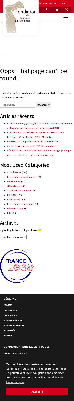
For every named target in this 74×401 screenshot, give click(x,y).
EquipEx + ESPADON (54, 65)
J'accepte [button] (37, 391)
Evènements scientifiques (21, 177)
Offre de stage (15, 208)
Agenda (60, 121)
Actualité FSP (14, 172)
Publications (13, 199)
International (56, 46)
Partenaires (62, 138)
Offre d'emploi (15, 186)
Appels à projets (55, 99)
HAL (64, 3)
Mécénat (59, 71)
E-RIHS (10, 213)
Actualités (58, 115)
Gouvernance (57, 40)
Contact (64, 129)
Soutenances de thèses (20, 190)
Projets (60, 87)
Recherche (63, 79)
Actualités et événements (54, 107)
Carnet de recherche (45, 3)
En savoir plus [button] (15, 382)
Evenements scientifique (20, 204)
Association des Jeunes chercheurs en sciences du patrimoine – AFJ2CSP (38, 53)
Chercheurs (58, 93)
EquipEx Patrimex (55, 59)
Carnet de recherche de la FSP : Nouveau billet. (32, 146)
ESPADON (12, 195)
